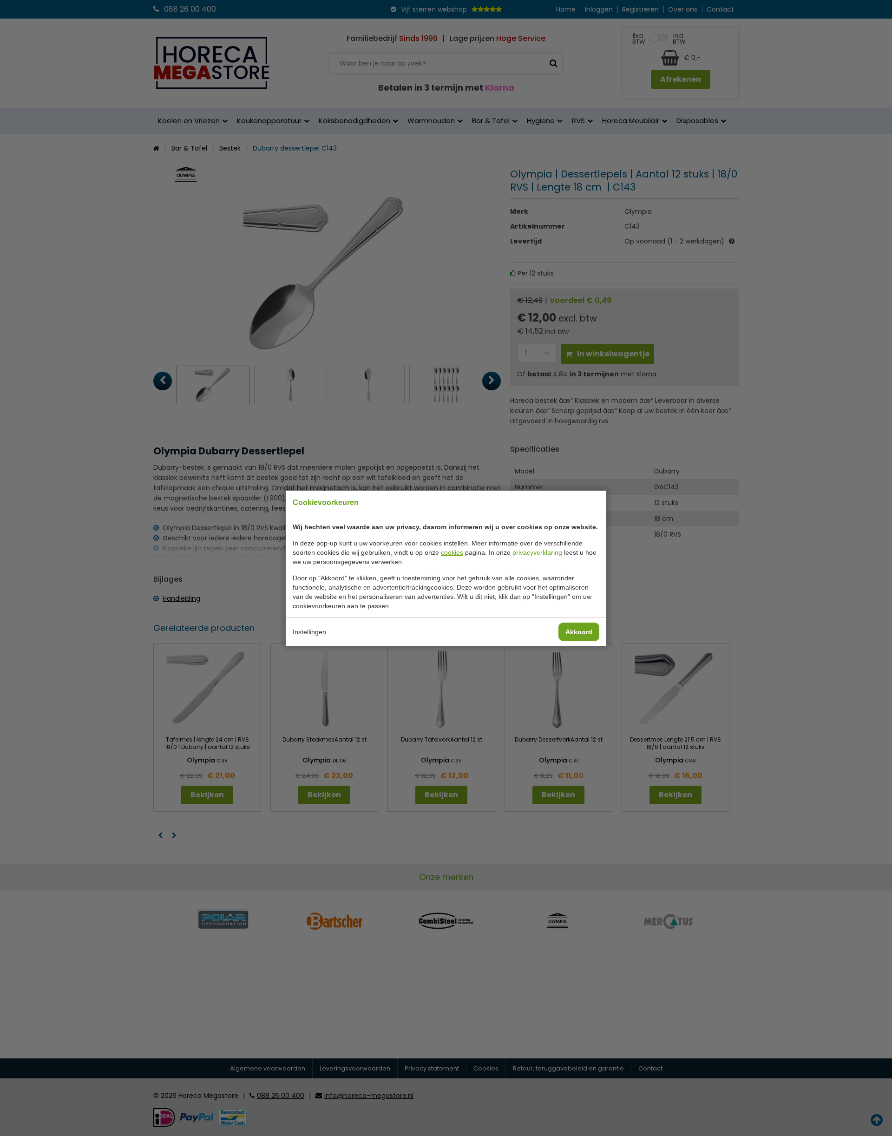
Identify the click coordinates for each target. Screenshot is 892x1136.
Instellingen (309, 632)
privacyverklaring (537, 552)
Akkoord (578, 632)
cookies (452, 552)
